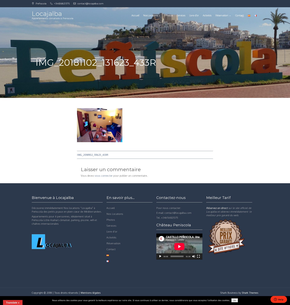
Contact (239, 15)
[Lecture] (160, 256)
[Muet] (193, 256)
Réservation (221, 15)
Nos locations (72, 208)
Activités (207, 15)
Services (181, 15)
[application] (179, 247)
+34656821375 (62, 3)
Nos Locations (150, 15)
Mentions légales (91, 292)
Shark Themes (250, 292)
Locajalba (47, 14)
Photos (169, 15)
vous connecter (104, 175)
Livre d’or (194, 15)
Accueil (135, 15)
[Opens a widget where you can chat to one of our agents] (278, 299)
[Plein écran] (198, 256)
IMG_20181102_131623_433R (92, 154)
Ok (234, 300)
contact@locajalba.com (90, 3)
